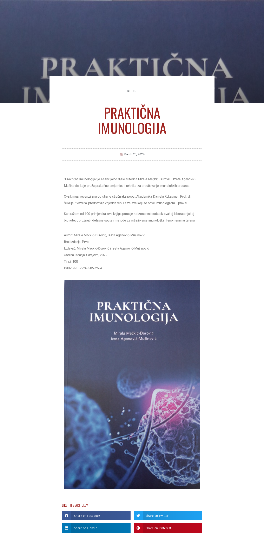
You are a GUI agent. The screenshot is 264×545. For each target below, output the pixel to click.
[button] (96, 515)
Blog (132, 91)
